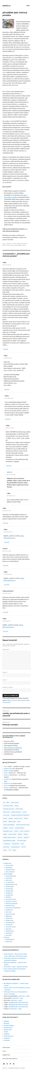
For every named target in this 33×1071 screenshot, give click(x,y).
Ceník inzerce (6, 1047)
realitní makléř (12, 834)
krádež (26, 818)
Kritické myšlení (9, 1025)
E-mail (5, 680)
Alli (4, 802)
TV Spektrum (6, 844)
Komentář (6, 649)
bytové (8, 878)
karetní (8, 941)
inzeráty (8, 888)
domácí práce (14, 802)
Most (18, 821)
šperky (14, 850)
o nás (4, 1051)
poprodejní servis (8, 831)
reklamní (8, 920)
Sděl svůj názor (8, 1036)
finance (8, 245)
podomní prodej (10, 903)
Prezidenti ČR (8, 1027)
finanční (14, 243)
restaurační (9, 922)
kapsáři (8, 867)
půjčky (25, 243)
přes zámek (9, 872)
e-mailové (9, 882)
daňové (8, 880)
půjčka (24, 245)
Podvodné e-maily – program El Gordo (16, 966)
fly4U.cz (6, 773)
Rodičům (6, 1034)
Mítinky (6, 1021)
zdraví (7, 935)
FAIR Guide (6, 812)
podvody (19, 243)
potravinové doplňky (12, 907)
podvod (12, 245)
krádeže (6, 863)
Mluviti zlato (8, 1029)
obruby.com (7, 779)
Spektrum (26, 837)
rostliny (8, 924)
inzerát (5, 818)
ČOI (10, 850)
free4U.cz (7, 775)
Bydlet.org (7, 770)
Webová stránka (8, 687)
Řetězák (6, 1023)
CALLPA (4, 245)
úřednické (9, 931)
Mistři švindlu (12, 821)
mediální (8, 895)
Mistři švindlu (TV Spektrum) (13, 747)
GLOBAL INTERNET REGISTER (20, 815)
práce (22, 243)
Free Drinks (6, 815)
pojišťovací (9, 905)
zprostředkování (15, 847)
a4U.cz (6, 766)
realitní (8, 918)
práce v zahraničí (24, 831)
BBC (8, 802)
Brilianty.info (8, 768)
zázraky (8, 933)
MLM (7, 897)
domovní (8, 865)
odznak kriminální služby (22, 825)
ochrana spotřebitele (8, 825)
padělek (5, 828)
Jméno (5, 672)
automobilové (10, 876)
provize (16, 831)
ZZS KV (23, 847)
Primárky (7, 1040)
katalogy (8, 891)
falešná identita (10, 884)
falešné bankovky (16, 812)
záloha (5, 850)
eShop (16, 805)
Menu (28, 5)
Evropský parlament (8, 809)
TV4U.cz (6, 785)
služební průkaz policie (9, 837)
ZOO (22, 844)
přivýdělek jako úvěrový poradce (18, 1002)
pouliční (8, 910)
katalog (11, 818)
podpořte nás (6, 1055)
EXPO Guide (19, 809)
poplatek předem (18, 245)
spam (7, 929)
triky (5, 937)
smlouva (19, 837)
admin (4, 243)
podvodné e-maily (23, 996)
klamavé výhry (18, 818)
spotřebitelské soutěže (9, 840)
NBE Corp (7, 992)
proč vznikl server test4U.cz (10, 1058)
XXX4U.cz (7, 787)
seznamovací (10, 926)
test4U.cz (6, 5)
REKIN (20, 834)
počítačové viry (10, 901)
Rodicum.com (8, 783)
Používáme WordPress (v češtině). (16, 1068)
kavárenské (9, 869)
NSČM (6, 1032)
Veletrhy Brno (15, 844)
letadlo (5, 821)
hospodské (9, 939)
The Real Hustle (21, 840)
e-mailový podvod (8, 805)
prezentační (9, 914)
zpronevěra (6, 847)
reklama (26, 834)
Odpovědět (5, 349)
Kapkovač (7, 1038)
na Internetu (9, 899)
